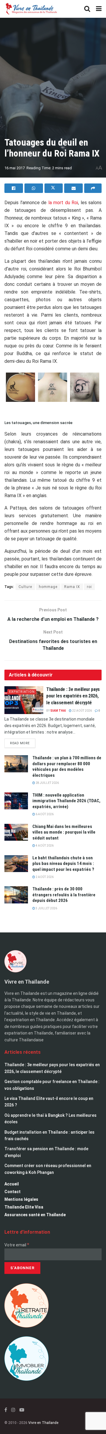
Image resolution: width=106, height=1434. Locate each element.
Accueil (11, 1184)
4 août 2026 (44, 845)
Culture (25, 587)
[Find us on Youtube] (21, 1409)
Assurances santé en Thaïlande (35, 1214)
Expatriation (22, 692)
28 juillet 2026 (47, 782)
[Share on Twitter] (53, 188)
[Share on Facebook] (13, 188)
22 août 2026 (82, 710)
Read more (22, 742)
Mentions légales (21, 1199)
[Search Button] (87, 9)
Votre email (16, 1245)
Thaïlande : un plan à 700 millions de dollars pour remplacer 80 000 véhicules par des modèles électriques (66, 766)
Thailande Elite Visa (23, 1207)
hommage (48, 587)
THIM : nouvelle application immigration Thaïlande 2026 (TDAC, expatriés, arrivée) (66, 800)
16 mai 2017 (14, 168)
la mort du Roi (63, 202)
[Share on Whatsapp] (33, 188)
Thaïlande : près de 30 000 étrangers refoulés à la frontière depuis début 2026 (63, 894)
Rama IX (72, 587)
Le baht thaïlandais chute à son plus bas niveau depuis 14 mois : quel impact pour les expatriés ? (63, 863)
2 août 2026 (44, 877)
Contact (12, 1191)
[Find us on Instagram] (13, 1409)
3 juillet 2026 (46, 908)
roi (89, 587)
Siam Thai (58, 710)
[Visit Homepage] (30, 9)
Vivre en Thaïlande (43, 1423)
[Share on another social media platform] (93, 188)
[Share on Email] (73, 188)
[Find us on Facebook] (5, 1409)
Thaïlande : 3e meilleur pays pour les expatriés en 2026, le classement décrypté (73, 696)
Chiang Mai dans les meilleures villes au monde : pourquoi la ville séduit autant (63, 832)
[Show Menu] (99, 9)
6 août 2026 (44, 814)
